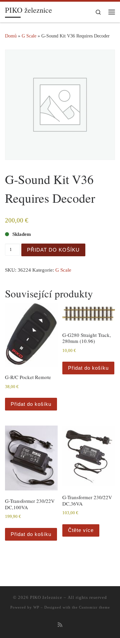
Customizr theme (94, 607)
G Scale (29, 35)
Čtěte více (81, 530)
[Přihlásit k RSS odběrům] (60, 625)
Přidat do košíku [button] (31, 404)
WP (36, 607)
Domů (11, 35)
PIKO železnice (46, 597)
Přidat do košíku (53, 250)
